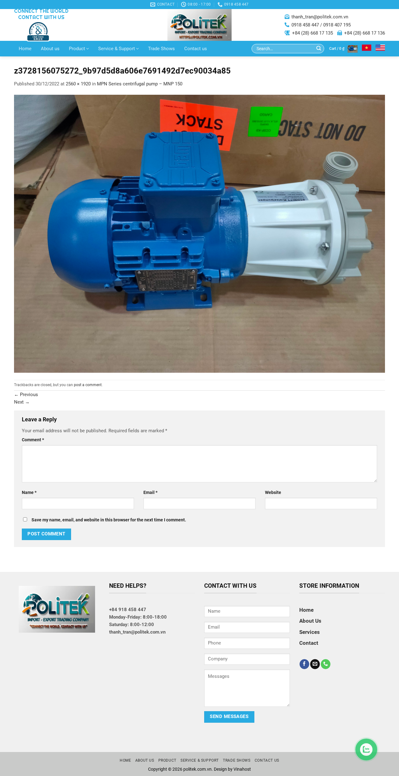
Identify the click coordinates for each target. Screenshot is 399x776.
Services (309, 632)
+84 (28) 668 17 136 (364, 33)
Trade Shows (161, 48)
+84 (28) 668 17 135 (312, 33)
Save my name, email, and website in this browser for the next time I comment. (108, 519)
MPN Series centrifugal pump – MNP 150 (139, 84)
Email (150, 492)
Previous (26, 394)
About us (50, 48)
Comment (33, 439)
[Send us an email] (315, 664)
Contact (308, 643)
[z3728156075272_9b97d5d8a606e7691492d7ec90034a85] (199, 233)
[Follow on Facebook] (304, 664)
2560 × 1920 (78, 84)
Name (29, 492)
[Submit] (319, 49)
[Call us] (325, 664)
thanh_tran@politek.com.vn (319, 17)
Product (77, 48)
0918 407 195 (337, 25)
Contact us (195, 48)
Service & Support (116, 48)
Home (25, 48)
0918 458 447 (305, 25)
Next (22, 402)
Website (273, 492)
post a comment (88, 385)
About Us (310, 621)
